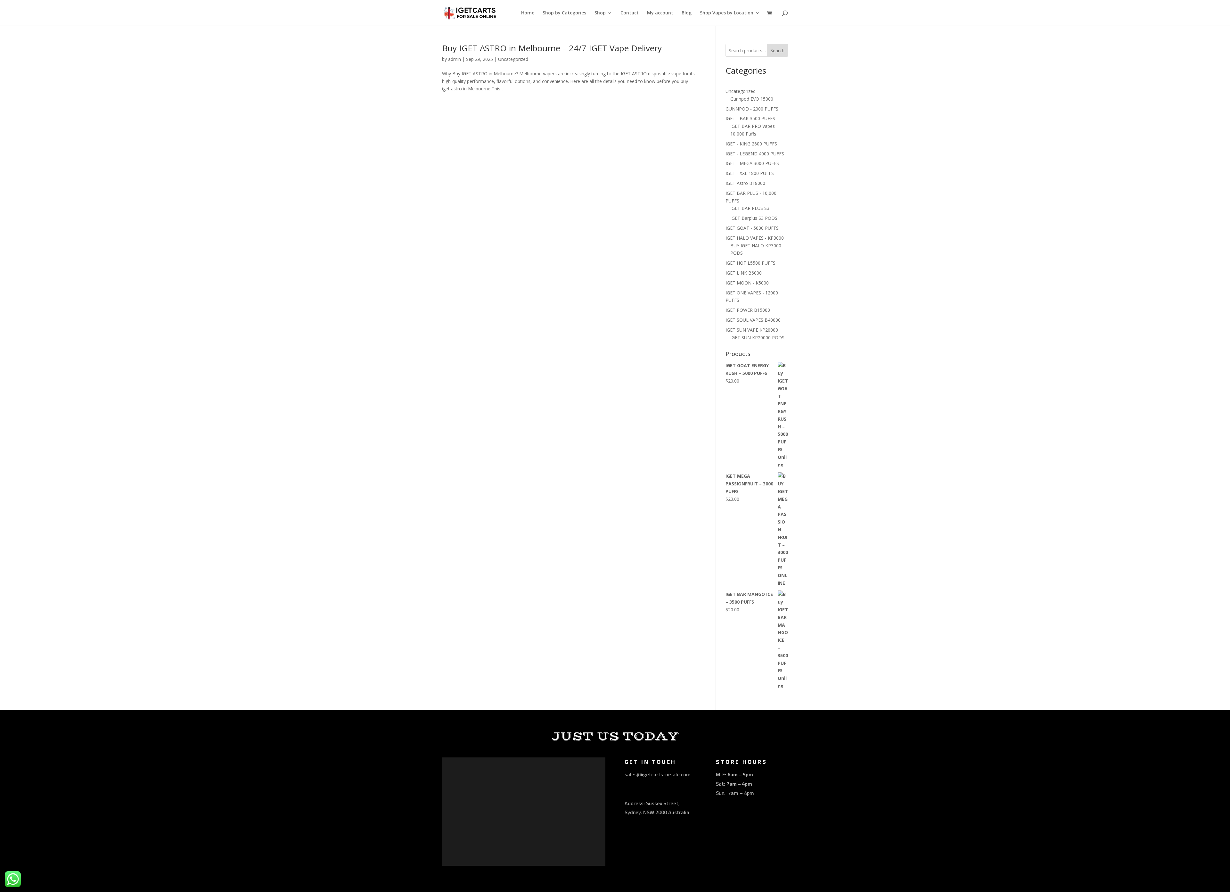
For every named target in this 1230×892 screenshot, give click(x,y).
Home (527, 13)
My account (660, 13)
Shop (600, 13)
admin (454, 59)
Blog (687, 13)
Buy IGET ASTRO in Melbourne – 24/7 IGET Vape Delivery (552, 48)
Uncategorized (513, 59)
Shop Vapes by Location (726, 13)
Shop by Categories (564, 13)
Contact (629, 13)
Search (777, 50)
